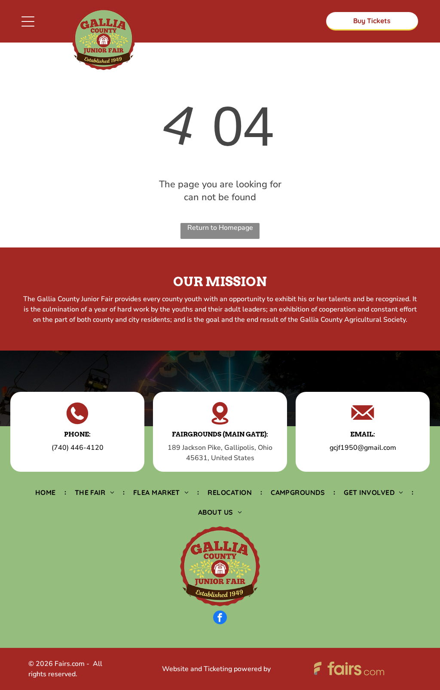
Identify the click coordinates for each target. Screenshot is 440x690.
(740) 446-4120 (78, 447)
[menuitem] (46, 492)
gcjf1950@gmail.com (363, 447)
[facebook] (220, 618)
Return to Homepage (220, 227)
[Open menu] (27, 21)
